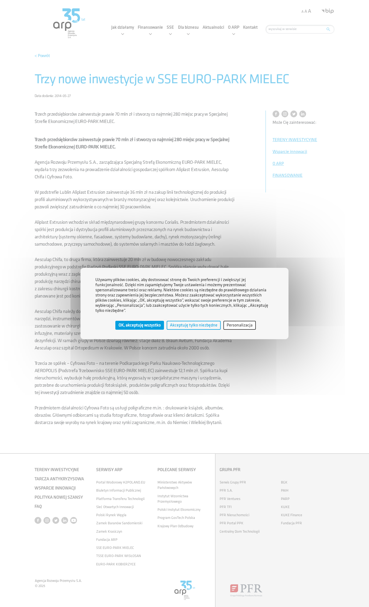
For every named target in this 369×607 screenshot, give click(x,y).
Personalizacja (240, 325)
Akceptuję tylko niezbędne (193, 325)
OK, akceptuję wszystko (140, 325)
